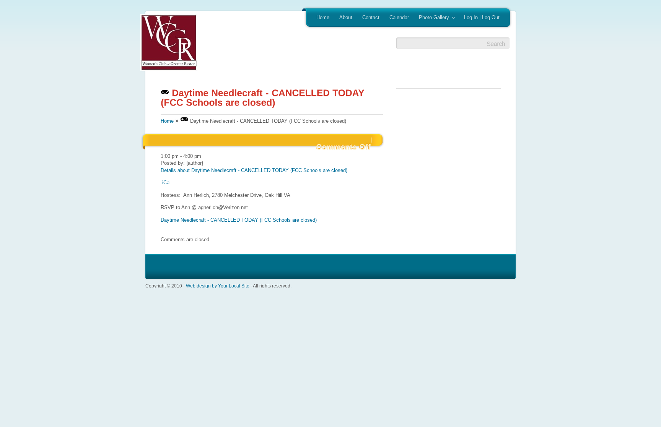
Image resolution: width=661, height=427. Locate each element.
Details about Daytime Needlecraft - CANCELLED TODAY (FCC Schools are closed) (254, 170)
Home (322, 17)
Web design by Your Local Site (217, 285)
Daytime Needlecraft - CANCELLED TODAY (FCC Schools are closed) (239, 220)
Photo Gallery (431, 18)
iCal (166, 182)
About (345, 17)
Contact (370, 17)
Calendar (399, 17)
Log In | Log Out (482, 17)
